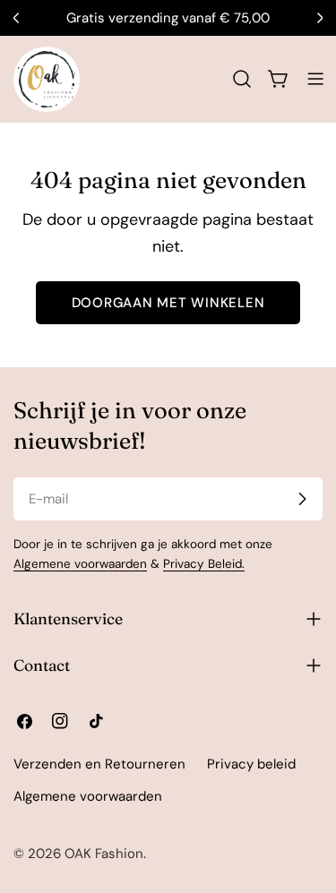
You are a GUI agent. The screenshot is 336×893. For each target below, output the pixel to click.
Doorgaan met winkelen (168, 303)
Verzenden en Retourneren (99, 764)
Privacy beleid (251, 764)
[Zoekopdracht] (242, 79)
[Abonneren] (302, 499)
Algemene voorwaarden (80, 563)
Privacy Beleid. (204, 563)
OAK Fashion (104, 854)
